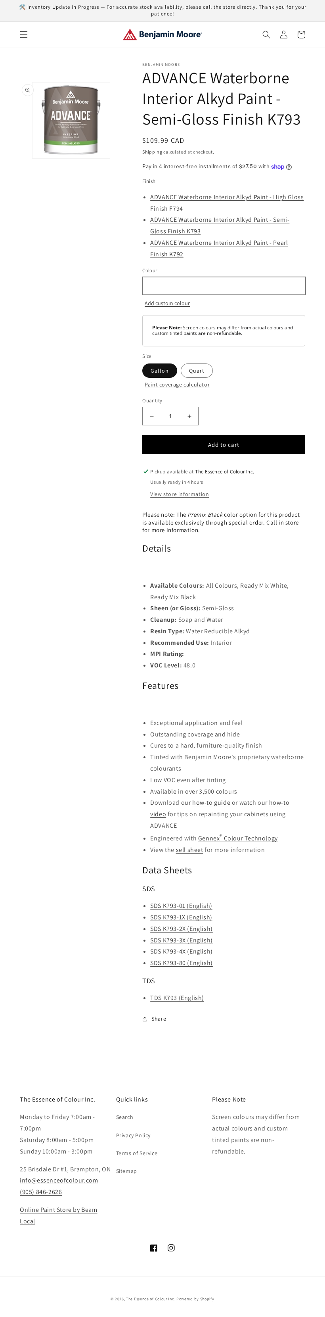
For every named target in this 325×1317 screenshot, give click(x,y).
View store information (179, 494)
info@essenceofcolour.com (59, 1180)
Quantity (152, 400)
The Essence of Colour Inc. (150, 1299)
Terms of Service (137, 1153)
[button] (23, 34)
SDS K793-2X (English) (181, 929)
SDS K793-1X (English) (181, 917)
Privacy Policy (133, 1135)
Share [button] (158, 1018)
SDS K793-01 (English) (181, 906)
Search (125, 1117)
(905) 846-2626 (41, 1192)
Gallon (160, 370)
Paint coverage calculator (177, 384)
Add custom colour (167, 303)
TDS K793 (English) (177, 998)
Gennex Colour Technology (238, 838)
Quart (197, 370)
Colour (149, 270)
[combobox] (223, 286)
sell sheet (189, 850)
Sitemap (126, 1171)
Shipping (152, 152)
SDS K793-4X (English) (181, 951)
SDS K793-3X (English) (181, 940)
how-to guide (211, 802)
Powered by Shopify (195, 1299)
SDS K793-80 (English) (181, 963)
